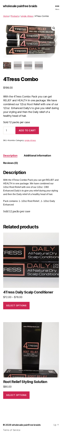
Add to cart (27, 130)
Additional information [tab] (37, 155)
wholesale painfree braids (20, 6)
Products (15, 16)
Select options (16, 305)
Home (6, 16)
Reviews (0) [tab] (10, 162)
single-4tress (27, 16)
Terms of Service (11, 430)
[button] (53, 28)
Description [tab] (10, 155)
